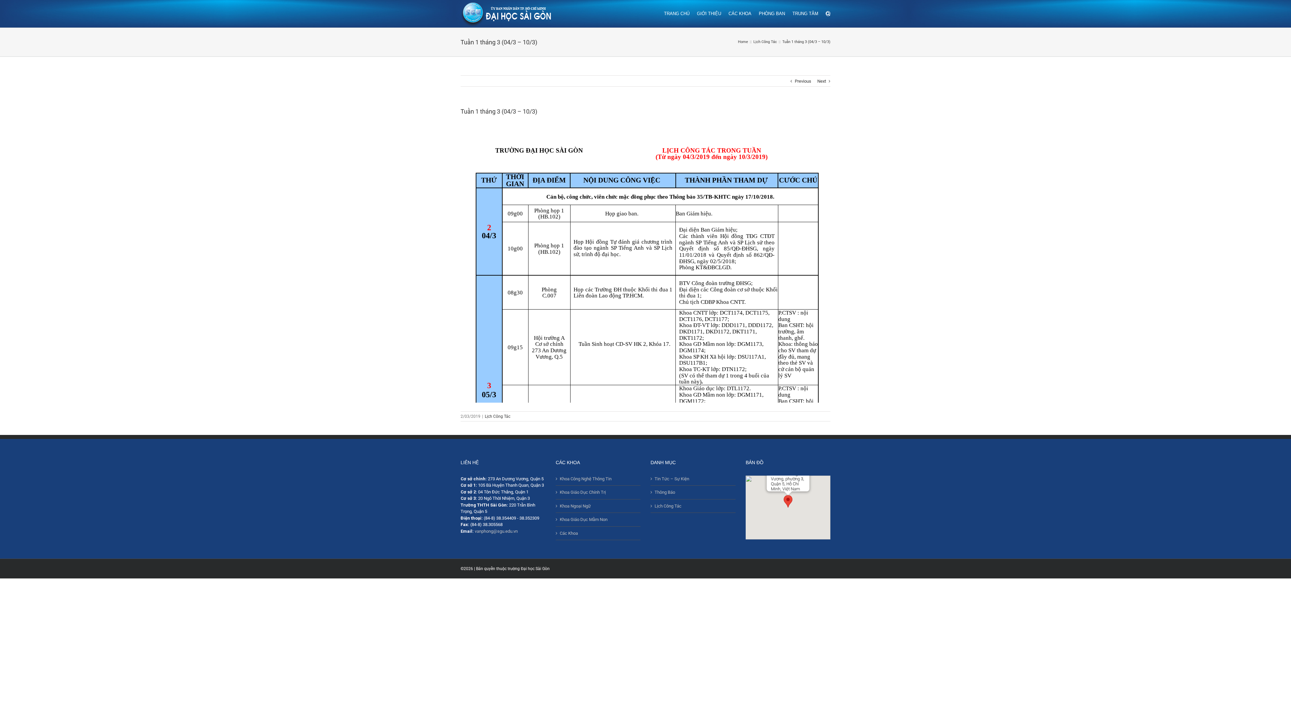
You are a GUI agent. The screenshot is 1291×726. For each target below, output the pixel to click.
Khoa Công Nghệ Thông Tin (586, 478)
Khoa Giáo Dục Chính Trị (583, 492)
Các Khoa (569, 533)
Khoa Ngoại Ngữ (575, 506)
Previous (803, 81)
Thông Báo (665, 492)
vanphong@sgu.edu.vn (496, 531)
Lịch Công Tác (497, 416)
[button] (788, 501)
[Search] (828, 13)
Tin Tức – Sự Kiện (672, 478)
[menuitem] (680, 13)
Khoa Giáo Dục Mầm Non (584, 519)
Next (821, 81)
